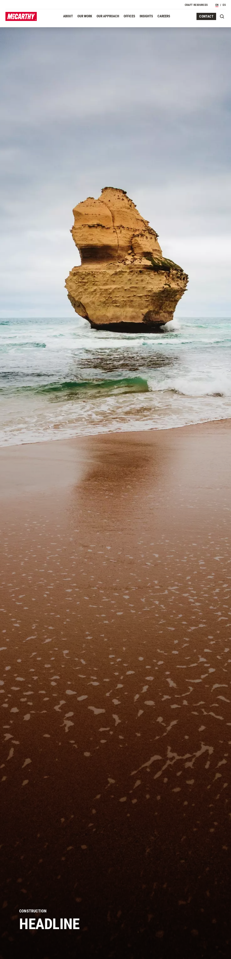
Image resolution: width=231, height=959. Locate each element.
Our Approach (108, 16)
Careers (163, 16)
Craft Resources (196, 5)
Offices (129, 16)
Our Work (84, 16)
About (68, 16)
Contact (206, 16)
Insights (146, 16)
